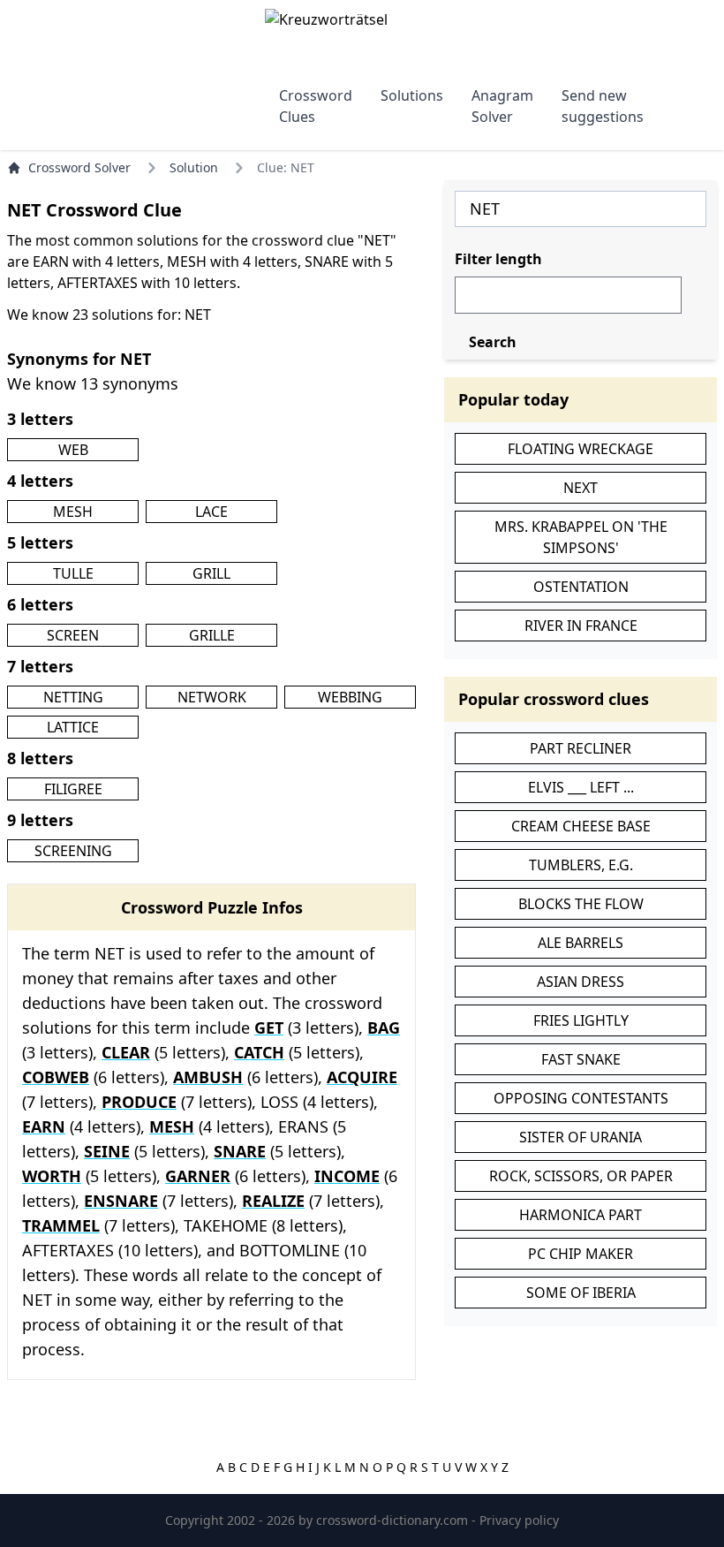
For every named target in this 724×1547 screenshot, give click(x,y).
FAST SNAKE (581, 1059)
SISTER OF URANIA (580, 1137)
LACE (211, 511)
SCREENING (73, 851)
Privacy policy (519, 1520)
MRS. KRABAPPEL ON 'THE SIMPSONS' (580, 537)
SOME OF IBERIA (581, 1292)
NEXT (580, 487)
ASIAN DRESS (580, 981)
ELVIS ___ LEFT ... (581, 787)
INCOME (347, 1176)
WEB (73, 449)
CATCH (259, 1052)
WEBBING (350, 697)
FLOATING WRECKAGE (580, 449)
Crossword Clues (315, 106)
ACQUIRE (362, 1077)
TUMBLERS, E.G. (581, 865)
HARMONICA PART (580, 1215)
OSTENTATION (581, 586)
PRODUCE (139, 1101)
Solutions (412, 95)
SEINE (107, 1151)
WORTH (51, 1176)
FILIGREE (73, 789)
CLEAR (126, 1052)
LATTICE (73, 727)
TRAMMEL (61, 1225)
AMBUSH (208, 1077)
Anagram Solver (502, 106)
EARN (43, 1126)
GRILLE (212, 635)
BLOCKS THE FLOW (581, 904)
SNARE (240, 1151)
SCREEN (73, 635)
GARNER (197, 1176)
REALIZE (273, 1200)
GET (268, 1027)
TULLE (73, 573)
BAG (383, 1027)
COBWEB (55, 1077)
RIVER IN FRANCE (580, 625)
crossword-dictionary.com (393, 1520)
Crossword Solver (79, 167)
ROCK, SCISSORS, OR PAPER (581, 1176)
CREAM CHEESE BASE (581, 826)
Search (493, 342)
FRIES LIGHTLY (581, 1020)
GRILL (211, 573)
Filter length (498, 259)
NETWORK (211, 697)
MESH (73, 511)
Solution (194, 167)
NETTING (73, 697)
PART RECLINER (580, 748)
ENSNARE (121, 1200)
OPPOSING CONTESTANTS (581, 1098)
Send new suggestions (603, 106)
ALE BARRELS (580, 942)
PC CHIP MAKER (580, 1253)
